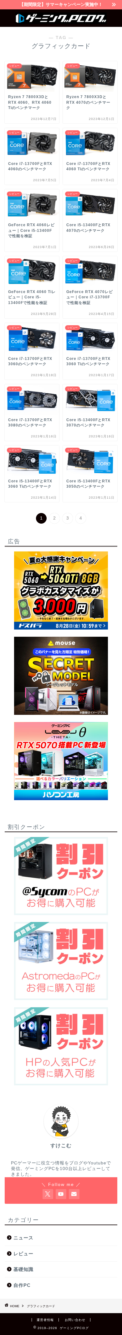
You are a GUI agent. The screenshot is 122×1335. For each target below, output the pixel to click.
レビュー (23, 1253)
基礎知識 (23, 1269)
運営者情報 (45, 1320)
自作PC (22, 1285)
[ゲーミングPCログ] (61, 22)
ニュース (23, 1237)
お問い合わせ (75, 1320)
